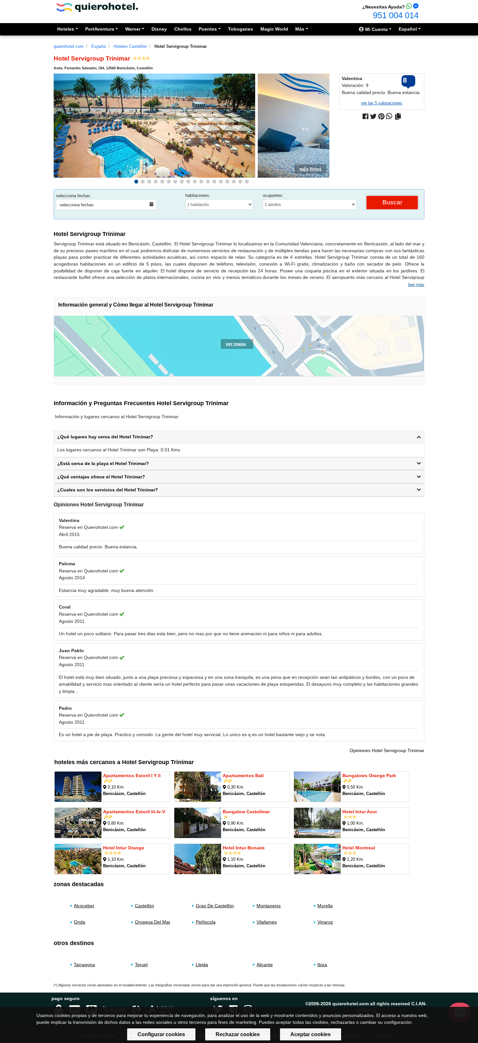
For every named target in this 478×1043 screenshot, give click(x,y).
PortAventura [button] (99, 29)
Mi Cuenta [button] (376, 29)
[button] (136, 182)
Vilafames (267, 922)
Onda (79, 922)
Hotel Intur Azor (359, 811)
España (98, 46)
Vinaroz (325, 922)
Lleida (202, 964)
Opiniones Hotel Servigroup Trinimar (387, 750)
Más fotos (310, 169)
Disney (159, 29)
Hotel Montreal (358, 847)
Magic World (274, 29)
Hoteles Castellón (130, 46)
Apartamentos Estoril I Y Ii (132, 775)
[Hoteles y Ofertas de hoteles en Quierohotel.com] (97, 7)
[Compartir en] (398, 116)
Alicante (265, 964)
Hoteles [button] (65, 29)
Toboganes (240, 29)
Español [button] (408, 29)
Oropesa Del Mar (152, 922)
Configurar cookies (161, 1034)
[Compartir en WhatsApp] (389, 116)
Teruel (141, 964)
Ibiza (322, 964)
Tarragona (84, 964)
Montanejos (269, 905)
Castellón (144, 905)
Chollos (183, 29)
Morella (325, 905)
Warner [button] (132, 29)
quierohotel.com (69, 46)
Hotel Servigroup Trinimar (180, 46)
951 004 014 (395, 15)
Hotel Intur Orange (123, 847)
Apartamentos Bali (243, 775)
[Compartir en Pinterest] (381, 116)
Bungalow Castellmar (246, 811)
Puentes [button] (208, 29)
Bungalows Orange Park (369, 775)
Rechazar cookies (238, 1034)
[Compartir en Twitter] (373, 116)
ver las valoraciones (381, 103)
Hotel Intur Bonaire (244, 847)
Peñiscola (206, 922)
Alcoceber (84, 905)
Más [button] (299, 29)
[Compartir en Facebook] (365, 116)
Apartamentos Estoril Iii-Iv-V (134, 811)
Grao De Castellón (215, 905)
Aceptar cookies (310, 1034)
